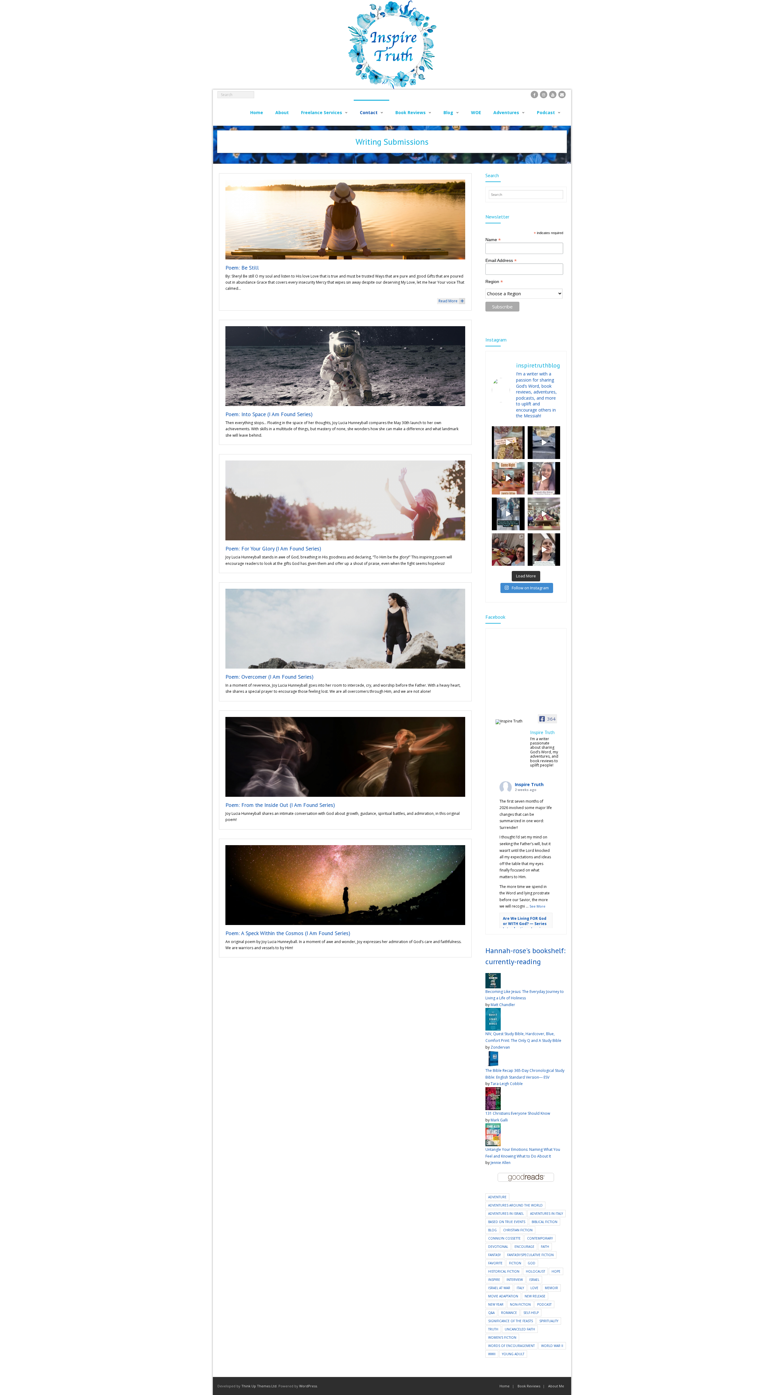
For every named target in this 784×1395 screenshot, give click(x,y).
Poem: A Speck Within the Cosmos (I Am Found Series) (287, 933)
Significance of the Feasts (510, 1321)
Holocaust (535, 1271)
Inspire (494, 1280)
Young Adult (513, 1354)
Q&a (491, 1313)
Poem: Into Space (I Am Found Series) (269, 414)
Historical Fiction (503, 1271)
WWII (492, 1354)
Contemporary (540, 1238)
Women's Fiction (502, 1337)
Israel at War (499, 1288)
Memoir (551, 1288)
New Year (495, 1304)
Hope (556, 1271)
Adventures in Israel (506, 1213)
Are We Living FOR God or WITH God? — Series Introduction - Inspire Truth (525, 926)
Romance (509, 1313)
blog (492, 1230)
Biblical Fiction (544, 1222)
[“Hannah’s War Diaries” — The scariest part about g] (544, 549)
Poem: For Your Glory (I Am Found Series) (273, 548)
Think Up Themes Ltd (259, 1386)
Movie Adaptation (503, 1296)
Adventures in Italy (546, 1213)
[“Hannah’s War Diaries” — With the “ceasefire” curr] (544, 478)
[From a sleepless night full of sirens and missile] (508, 549)
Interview (515, 1280)
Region (494, 282)
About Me (556, 1386)
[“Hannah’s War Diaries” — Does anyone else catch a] (508, 442)
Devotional (498, 1246)
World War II (552, 1346)
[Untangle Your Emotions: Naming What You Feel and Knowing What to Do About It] (493, 1126)
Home (504, 1386)
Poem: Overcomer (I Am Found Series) (269, 676)
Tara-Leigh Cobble (507, 1083)
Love (534, 1288)
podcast (544, 1304)
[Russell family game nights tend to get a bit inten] (508, 478)
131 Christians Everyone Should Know (517, 1113)
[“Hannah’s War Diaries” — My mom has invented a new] (508, 514)
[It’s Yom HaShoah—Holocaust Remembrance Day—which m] (544, 442)
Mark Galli (499, 1120)
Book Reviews (529, 1386)
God (531, 1263)
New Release (535, 1296)
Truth (493, 1329)
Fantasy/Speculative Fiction (530, 1255)
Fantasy (494, 1255)
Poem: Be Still (242, 267)
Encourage (524, 1246)
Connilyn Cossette (504, 1238)
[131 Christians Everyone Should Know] (493, 1090)
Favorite (495, 1263)
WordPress (308, 1386)
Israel (534, 1280)
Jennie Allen (501, 1162)
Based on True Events (506, 1222)
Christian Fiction (518, 1230)
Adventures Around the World (515, 1205)
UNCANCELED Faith (520, 1329)
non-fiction (520, 1304)
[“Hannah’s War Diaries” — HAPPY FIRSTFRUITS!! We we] (544, 514)
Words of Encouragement (511, 1346)
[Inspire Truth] (511, 722)
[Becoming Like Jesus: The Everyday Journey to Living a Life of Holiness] (493, 976)
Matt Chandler (503, 1004)
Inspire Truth (529, 784)
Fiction (515, 1263)
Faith (545, 1246)
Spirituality (548, 1321)
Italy (520, 1288)
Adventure (497, 1197)
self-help (531, 1313)
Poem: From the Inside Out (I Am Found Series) (280, 804)
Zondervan (500, 1047)
